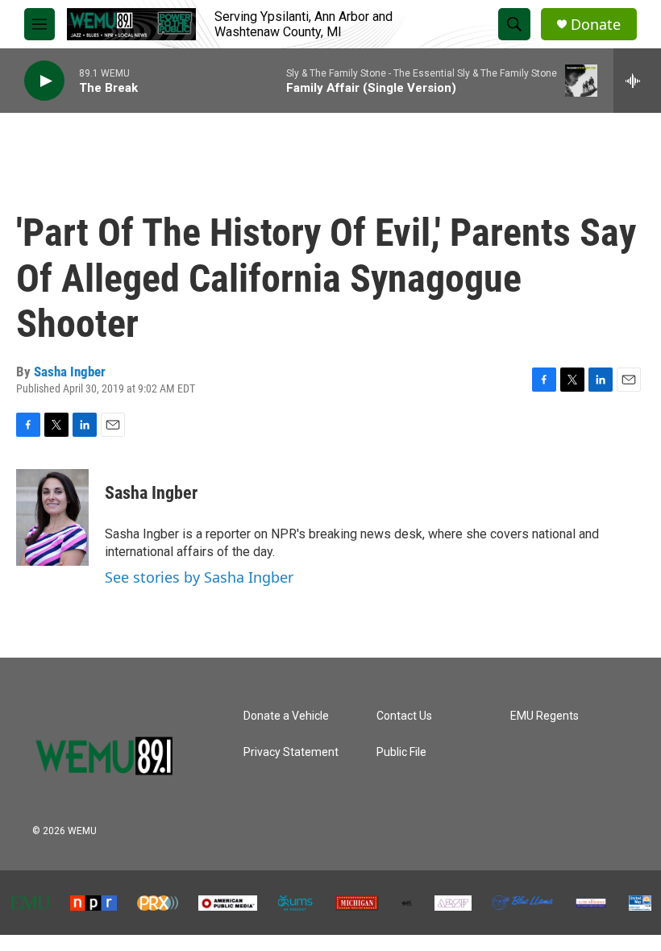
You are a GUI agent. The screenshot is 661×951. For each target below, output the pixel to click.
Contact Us (404, 716)
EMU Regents (544, 716)
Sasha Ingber (70, 371)
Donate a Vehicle (286, 716)
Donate (596, 24)
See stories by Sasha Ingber (199, 577)
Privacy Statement (291, 752)
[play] (44, 81)
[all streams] (637, 80)
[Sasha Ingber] (52, 517)
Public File (401, 752)
